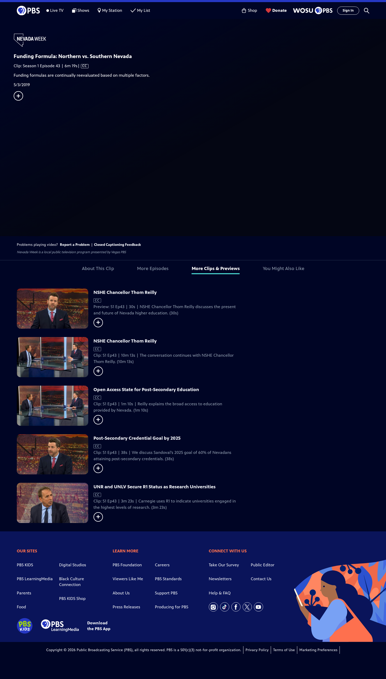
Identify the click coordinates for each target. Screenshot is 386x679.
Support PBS (166, 592)
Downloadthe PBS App (98, 625)
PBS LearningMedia (35, 578)
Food (21, 606)
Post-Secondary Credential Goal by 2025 (137, 438)
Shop (252, 10)
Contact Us (261, 578)
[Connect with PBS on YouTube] (258, 606)
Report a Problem (75, 244)
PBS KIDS (25, 564)
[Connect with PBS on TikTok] (224, 606)
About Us (121, 592)
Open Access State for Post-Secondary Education (146, 389)
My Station (112, 10)
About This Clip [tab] (98, 268)
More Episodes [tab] (153, 268)
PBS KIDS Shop (72, 598)
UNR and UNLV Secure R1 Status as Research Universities (154, 487)
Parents (24, 592)
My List (143, 10)
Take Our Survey (224, 564)
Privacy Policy (257, 650)
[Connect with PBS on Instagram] (213, 606)
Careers (162, 564)
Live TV (57, 10)
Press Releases (126, 606)
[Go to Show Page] (200, 40)
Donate (279, 10)
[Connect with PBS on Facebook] (236, 606)
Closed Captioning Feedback (117, 244)
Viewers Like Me (128, 578)
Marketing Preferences (318, 650)
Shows (83, 10)
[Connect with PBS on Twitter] (247, 606)
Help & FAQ (220, 592)
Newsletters (220, 578)
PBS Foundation (127, 564)
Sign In (348, 10)
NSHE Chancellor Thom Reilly (125, 292)
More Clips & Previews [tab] (216, 268)
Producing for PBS (171, 606)
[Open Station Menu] (312, 10)
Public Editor (262, 564)
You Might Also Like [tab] (283, 268)
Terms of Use (284, 650)
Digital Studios (72, 564)
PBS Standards (168, 578)
